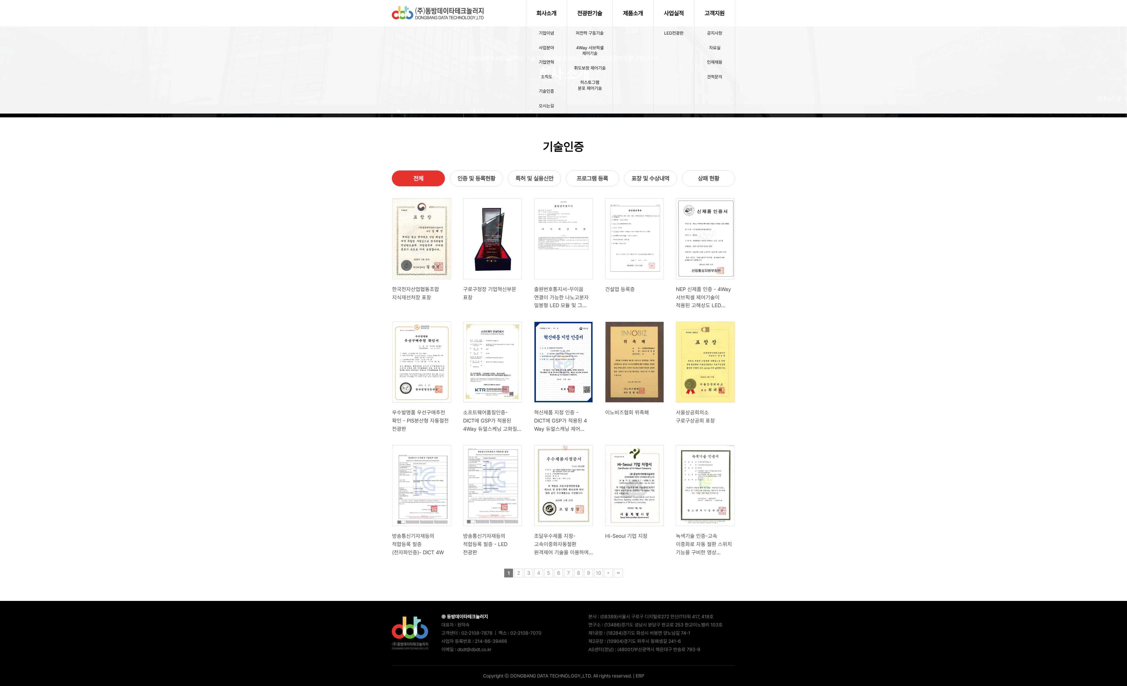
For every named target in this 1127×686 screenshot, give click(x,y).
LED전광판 (674, 33)
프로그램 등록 (592, 178)
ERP (640, 676)
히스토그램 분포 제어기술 (590, 85)
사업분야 (546, 47)
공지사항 (714, 33)
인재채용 (714, 62)
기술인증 (546, 91)
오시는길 (546, 106)
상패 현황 (708, 178)
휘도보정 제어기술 (590, 68)
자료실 (715, 47)
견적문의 (714, 77)
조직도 (546, 77)
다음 (608, 573)
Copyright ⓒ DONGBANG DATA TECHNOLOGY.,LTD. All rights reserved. (557, 676)
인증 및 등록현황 (476, 178)
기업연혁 (546, 62)
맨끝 (618, 573)
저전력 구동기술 (590, 33)
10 (598, 573)
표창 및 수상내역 (650, 178)
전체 (419, 178)
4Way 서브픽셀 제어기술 (590, 50)
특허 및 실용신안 (535, 178)
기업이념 (546, 33)
